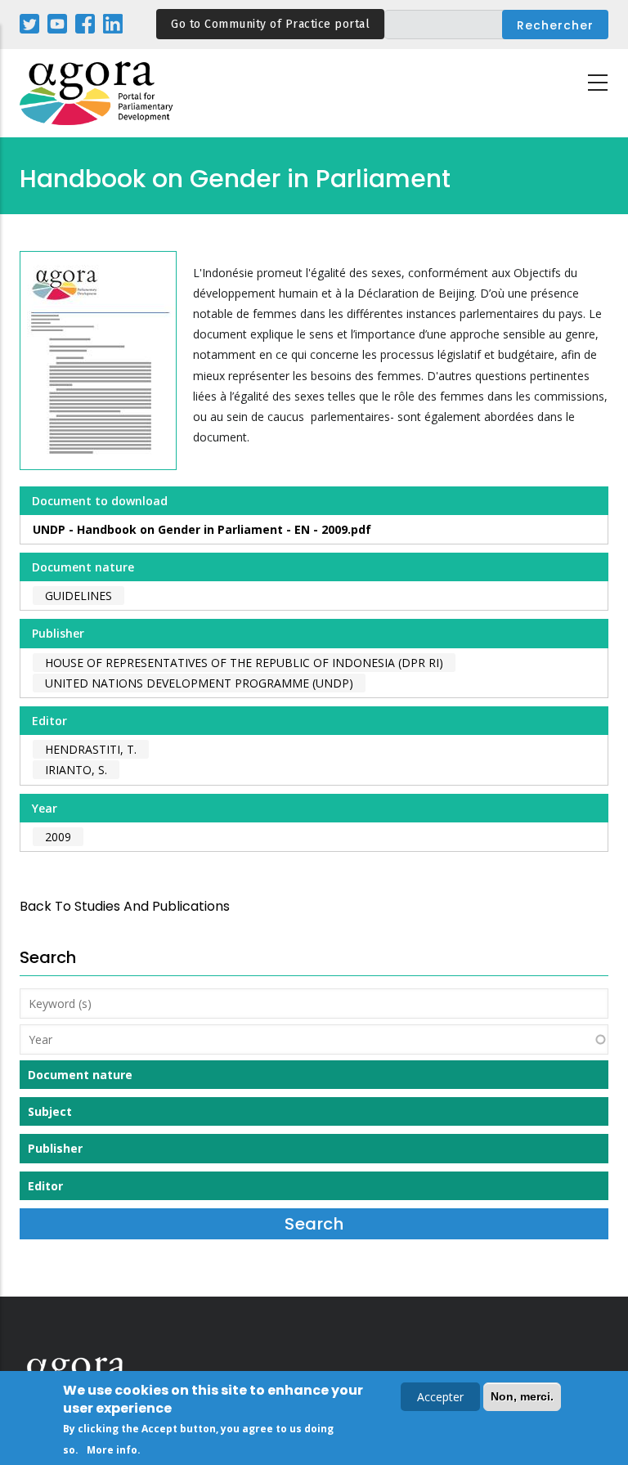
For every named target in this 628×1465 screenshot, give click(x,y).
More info (112, 1450)
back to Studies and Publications (125, 906)
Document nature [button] (80, 1074)
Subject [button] (50, 1111)
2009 (58, 837)
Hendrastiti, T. (91, 749)
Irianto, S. (76, 769)
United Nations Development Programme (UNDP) (199, 683)
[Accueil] (97, 93)
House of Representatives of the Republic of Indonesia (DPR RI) (244, 662)
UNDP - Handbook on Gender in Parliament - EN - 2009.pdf (202, 529)
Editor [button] (45, 1186)
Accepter (440, 1397)
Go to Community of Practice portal (270, 24)
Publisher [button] (55, 1148)
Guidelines (78, 595)
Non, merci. (522, 1396)
